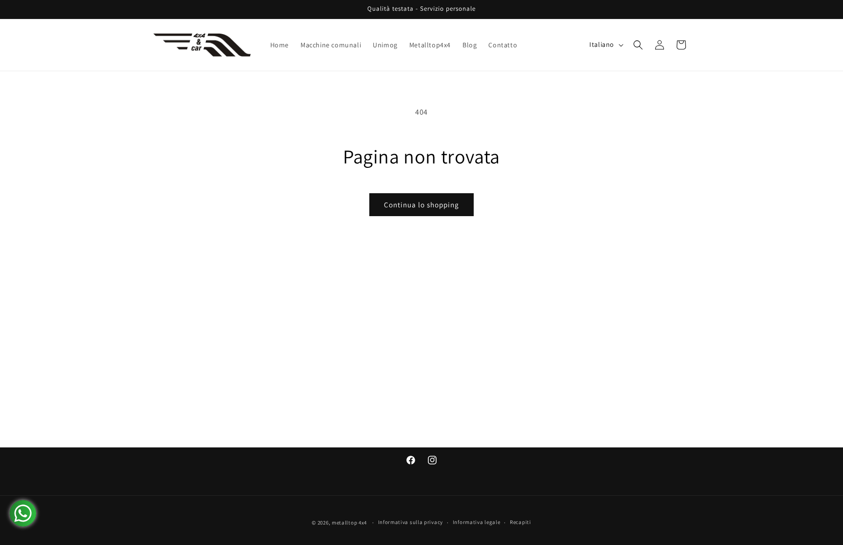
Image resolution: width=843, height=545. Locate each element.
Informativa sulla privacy (410, 522)
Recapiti (520, 522)
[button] (638, 45)
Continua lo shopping (421, 204)
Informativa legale (477, 522)
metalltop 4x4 (349, 522)
